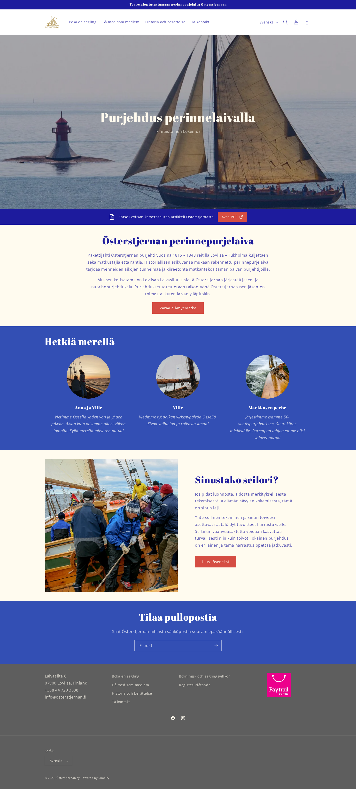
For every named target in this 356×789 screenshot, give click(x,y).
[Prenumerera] (216, 645)
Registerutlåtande (194, 684)
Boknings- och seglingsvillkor (204, 676)
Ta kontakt (121, 701)
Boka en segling (125, 676)
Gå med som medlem (130, 684)
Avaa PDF (230, 217)
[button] (285, 22)
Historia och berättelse (132, 693)
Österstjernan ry (68, 778)
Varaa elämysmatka (178, 307)
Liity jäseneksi (215, 561)
